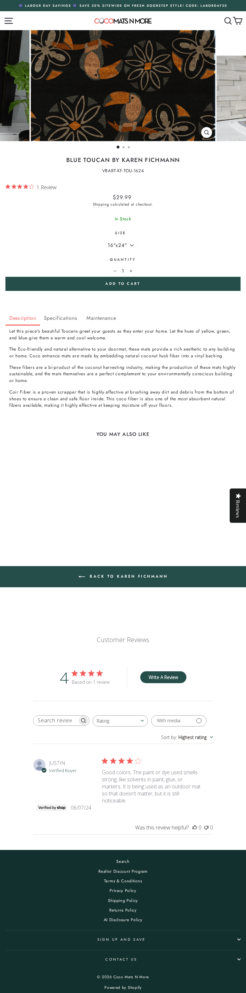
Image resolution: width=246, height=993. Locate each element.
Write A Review (163, 677)
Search (122, 861)
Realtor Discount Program (123, 871)
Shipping (101, 204)
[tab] (22, 319)
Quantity (123, 259)
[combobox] (120, 720)
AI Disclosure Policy (123, 920)
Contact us (121, 959)
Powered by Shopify (122, 987)
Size (120, 232)
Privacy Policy (123, 890)
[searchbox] (55, 721)
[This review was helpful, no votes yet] (195, 827)
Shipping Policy (123, 900)
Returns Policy (123, 910)
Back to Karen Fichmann (127, 576)
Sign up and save (121, 939)
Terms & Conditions (123, 881)
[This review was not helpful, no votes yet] (206, 827)
